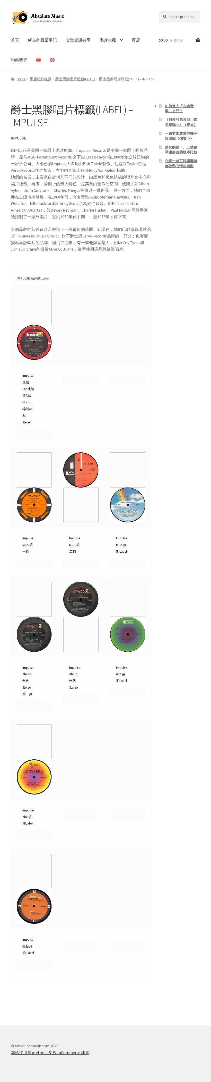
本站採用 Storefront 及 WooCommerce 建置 (50, 1052)
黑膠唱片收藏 (40, 79)
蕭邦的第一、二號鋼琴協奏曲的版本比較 (181, 150)
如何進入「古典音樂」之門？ (179, 108)
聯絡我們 (19, 60)
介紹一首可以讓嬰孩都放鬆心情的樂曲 (181, 163)
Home (21, 79)
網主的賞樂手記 (42, 40)
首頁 (15, 40)
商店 (136, 40)
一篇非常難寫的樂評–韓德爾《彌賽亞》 (182, 136)
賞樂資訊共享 (78, 40)
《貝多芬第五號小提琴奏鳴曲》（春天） (181, 122)
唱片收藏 (108, 40)
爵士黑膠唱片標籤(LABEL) (75, 79)
